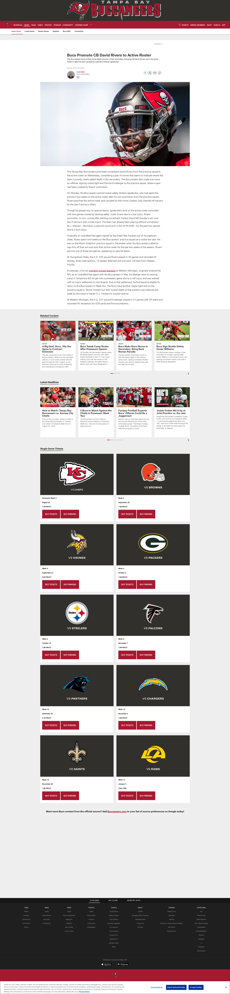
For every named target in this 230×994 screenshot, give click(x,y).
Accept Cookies (196, 987)
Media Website (201, 919)
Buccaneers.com (116, 811)
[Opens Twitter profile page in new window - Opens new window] (78, 77)
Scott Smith (81, 72)
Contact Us (140, 923)
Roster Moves (46, 915)
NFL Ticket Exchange (201, 923)
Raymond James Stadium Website (171, 923)
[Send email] (155, 74)
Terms (114, 947)
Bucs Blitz (46, 919)
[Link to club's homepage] (7, 25)
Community (47, 923)
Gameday (172, 915)
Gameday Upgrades (113, 923)
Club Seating (114, 919)
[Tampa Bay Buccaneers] (115, 975)
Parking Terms (171, 931)
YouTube (201, 935)
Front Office (26, 923)
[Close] (226, 987)
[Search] (180, 24)
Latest (47, 911)
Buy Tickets (51, 514)
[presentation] (189, 374)
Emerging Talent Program (140, 915)
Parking (171, 919)
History (26, 927)
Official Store (201, 915)
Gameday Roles (140, 919)
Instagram (201, 947)
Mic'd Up (69, 923)
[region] (115, 987)
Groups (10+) (114, 935)
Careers (140, 911)
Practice (91, 919)
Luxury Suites (113, 931)
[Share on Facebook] (145, 74)
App (201, 911)
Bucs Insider (69, 927)
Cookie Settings (156, 987)
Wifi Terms (171, 927)
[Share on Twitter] (150, 74)
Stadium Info (171, 911)
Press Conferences (69, 915)
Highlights (69, 919)
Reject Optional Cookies (176, 987)
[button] (111, 373)
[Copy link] (159, 73)
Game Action (91, 915)
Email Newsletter (201, 931)
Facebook (201, 939)
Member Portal (113, 943)
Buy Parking (70, 514)
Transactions (26, 919)
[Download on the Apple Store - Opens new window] (106, 964)
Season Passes (114, 915)
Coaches (26, 915)
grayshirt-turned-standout (102, 270)
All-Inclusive (114, 927)
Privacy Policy (84, 991)
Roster (26, 911)
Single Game (114, 911)
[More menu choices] (91, 25)
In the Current (69, 931)
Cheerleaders (91, 927)
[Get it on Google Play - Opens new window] (123, 965)
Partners (140, 927)
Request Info (114, 939)
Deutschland (201, 951)
